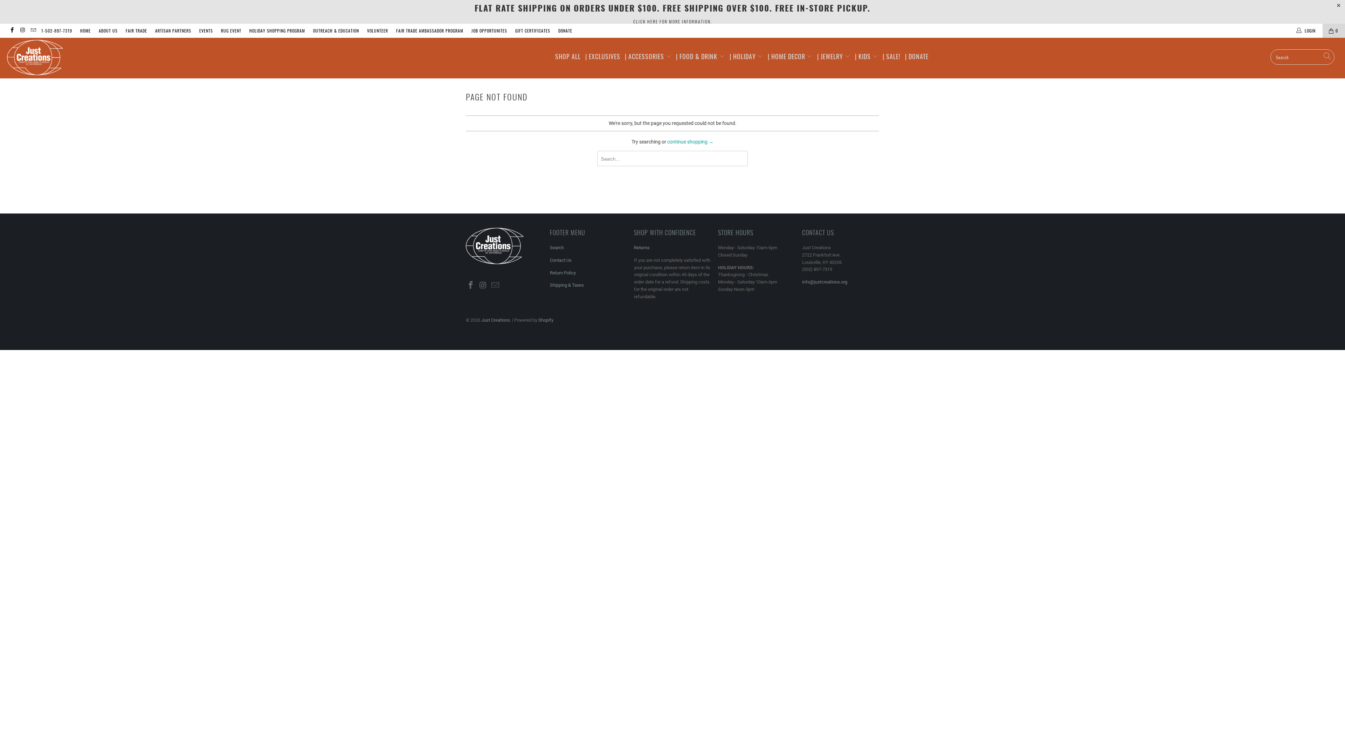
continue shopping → (690, 142)
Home (85, 31)
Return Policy (563, 272)
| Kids (863, 56)
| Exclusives (602, 56)
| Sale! (892, 56)
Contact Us (561, 260)
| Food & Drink (697, 56)
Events (206, 31)
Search (557, 247)
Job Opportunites (489, 31)
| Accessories (645, 56)
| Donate (917, 56)
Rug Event (231, 31)
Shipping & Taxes (567, 285)
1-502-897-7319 (56, 31)
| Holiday (744, 56)
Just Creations (495, 320)
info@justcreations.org (824, 282)
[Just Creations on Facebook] (12, 30)
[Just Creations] (111, 58)
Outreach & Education (336, 31)
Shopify (545, 320)
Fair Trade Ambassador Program (429, 31)
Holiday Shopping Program (277, 31)
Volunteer (377, 31)
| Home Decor (787, 56)
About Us (108, 31)
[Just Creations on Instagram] (22, 30)
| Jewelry (831, 56)
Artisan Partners (173, 31)
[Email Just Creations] (33, 30)
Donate (565, 31)
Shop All (568, 56)
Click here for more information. (672, 21)
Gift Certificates (532, 31)
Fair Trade (136, 31)
